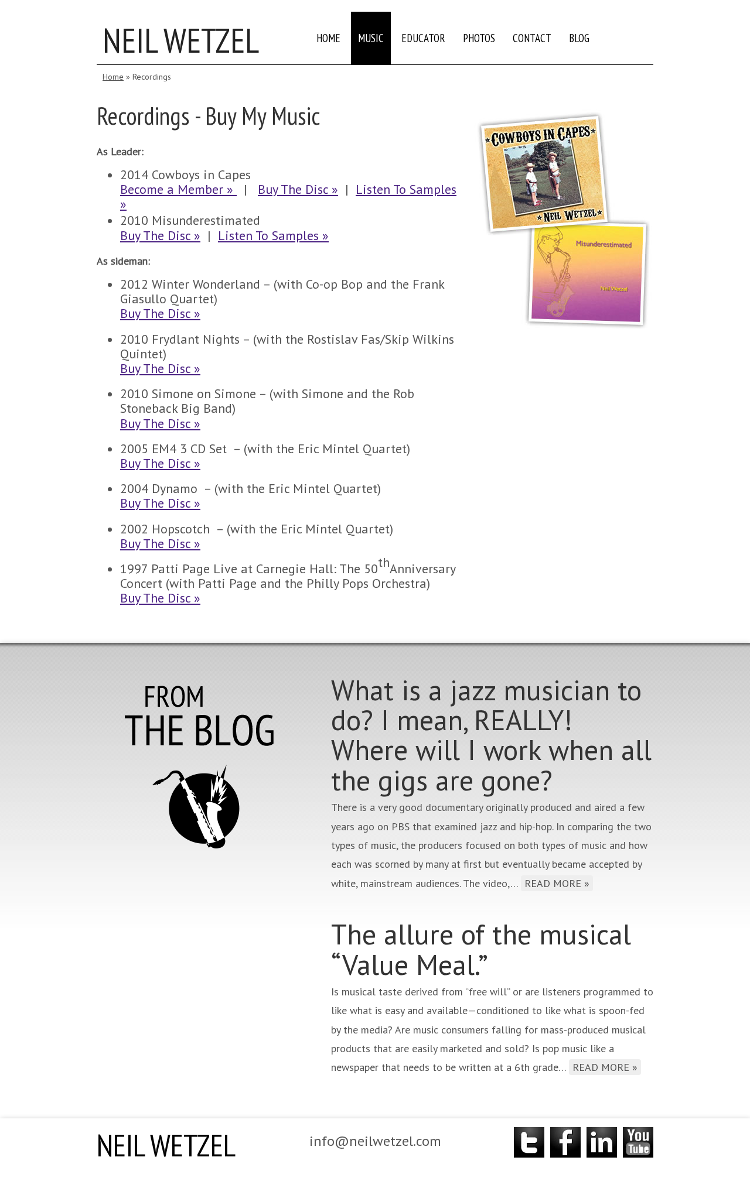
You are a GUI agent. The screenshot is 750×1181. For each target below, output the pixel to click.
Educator (423, 38)
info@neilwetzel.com (375, 1141)
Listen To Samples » (273, 235)
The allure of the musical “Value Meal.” (481, 949)
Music (371, 38)
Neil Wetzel (181, 40)
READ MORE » (556, 883)
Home (328, 38)
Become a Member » (178, 189)
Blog (579, 38)
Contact (532, 38)
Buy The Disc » (298, 189)
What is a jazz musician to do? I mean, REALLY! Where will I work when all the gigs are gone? (491, 735)
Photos (479, 38)
